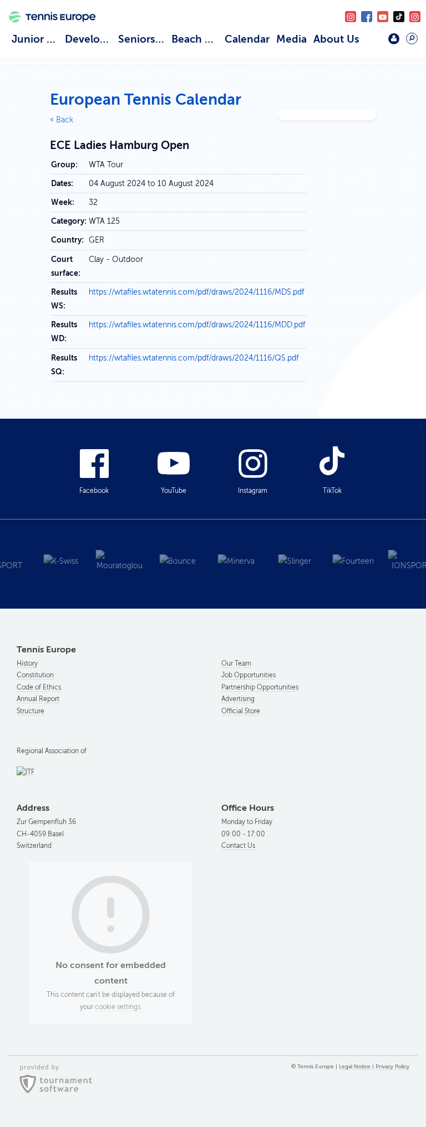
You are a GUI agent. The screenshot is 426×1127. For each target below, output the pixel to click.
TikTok (398, 16)
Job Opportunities (248, 675)
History (27, 663)
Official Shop (370, 42)
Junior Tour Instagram (350, 16)
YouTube (382, 16)
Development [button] (90, 39)
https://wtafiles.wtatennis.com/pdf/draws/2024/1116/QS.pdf (193, 358)
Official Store (240, 711)
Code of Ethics (39, 687)
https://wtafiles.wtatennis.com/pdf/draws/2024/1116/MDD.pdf (197, 325)
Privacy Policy (392, 1066)
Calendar (247, 39)
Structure (30, 711)
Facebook (366, 16)
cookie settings (117, 1007)
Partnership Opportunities (259, 687)
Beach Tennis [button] (196, 39)
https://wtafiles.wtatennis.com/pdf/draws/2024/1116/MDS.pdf (196, 292)
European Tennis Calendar (145, 99)
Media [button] (291, 39)
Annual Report (38, 699)
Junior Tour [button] (37, 39)
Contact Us (238, 846)
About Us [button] (336, 39)
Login (393, 38)
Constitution (35, 675)
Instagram (252, 491)
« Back (61, 120)
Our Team (236, 663)
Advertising (238, 699)
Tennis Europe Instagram (414, 16)
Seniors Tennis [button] (143, 39)
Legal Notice (355, 1066)
